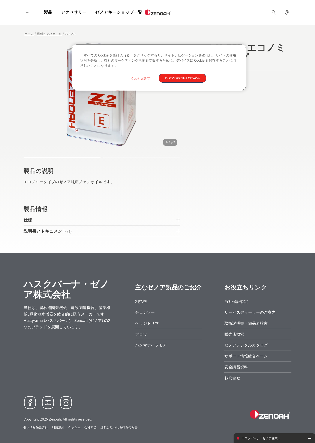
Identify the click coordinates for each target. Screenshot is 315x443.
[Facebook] (30, 402)
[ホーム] (157, 12)
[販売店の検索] (287, 12)
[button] (62, 157)
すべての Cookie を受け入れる (182, 77)
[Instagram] (66, 402)
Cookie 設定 (141, 79)
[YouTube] (48, 402)
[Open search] (274, 12)
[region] (159, 67)
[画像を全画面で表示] (102, 95)
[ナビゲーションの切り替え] (28, 12)
